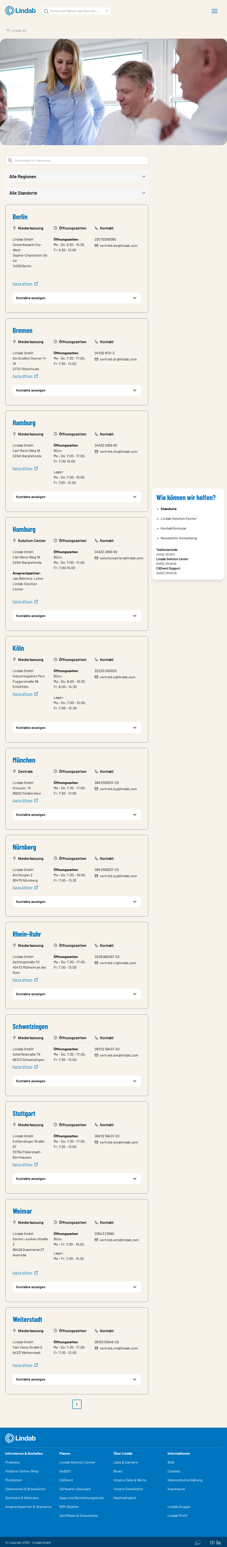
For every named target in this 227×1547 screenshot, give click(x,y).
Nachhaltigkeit (125, 1498)
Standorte (169, 508)
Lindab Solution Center (179, 518)
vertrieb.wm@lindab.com (119, 1240)
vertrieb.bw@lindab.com (119, 1055)
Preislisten (13, 1480)
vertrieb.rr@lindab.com (118, 963)
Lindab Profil (177, 1515)
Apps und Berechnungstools (81, 1498)
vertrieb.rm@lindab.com (119, 1348)
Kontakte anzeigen (30, 298)
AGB (171, 1462)
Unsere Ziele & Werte (130, 1480)
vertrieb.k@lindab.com (117, 677)
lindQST (65, 1471)
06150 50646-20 (107, 1342)
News (118, 1471)
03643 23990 (104, 1233)
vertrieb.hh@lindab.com (118, 451)
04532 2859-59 (106, 552)
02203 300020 (106, 671)
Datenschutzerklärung (185, 1480)
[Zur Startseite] (21, 10)
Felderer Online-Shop (22, 1471)
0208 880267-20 (107, 956)
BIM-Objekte (68, 1506)
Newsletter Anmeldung (179, 538)
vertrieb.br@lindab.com (118, 359)
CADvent (66, 1480)
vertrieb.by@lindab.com (118, 789)
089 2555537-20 (107, 782)
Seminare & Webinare (22, 1498)
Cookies (174, 1471)
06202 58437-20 (107, 1049)
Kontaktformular (173, 528)
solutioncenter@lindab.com (121, 558)
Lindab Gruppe (179, 1506)
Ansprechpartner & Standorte (28, 1506)
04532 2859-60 (106, 445)
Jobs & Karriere (126, 1462)
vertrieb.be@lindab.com (118, 245)
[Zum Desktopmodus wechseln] (197, 1542)
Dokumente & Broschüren (25, 1489)
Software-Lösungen (75, 1489)
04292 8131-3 (104, 353)
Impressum (176, 1489)
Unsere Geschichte (128, 1489)
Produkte (12, 1462)
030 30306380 (105, 239)
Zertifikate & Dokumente (78, 1515)
